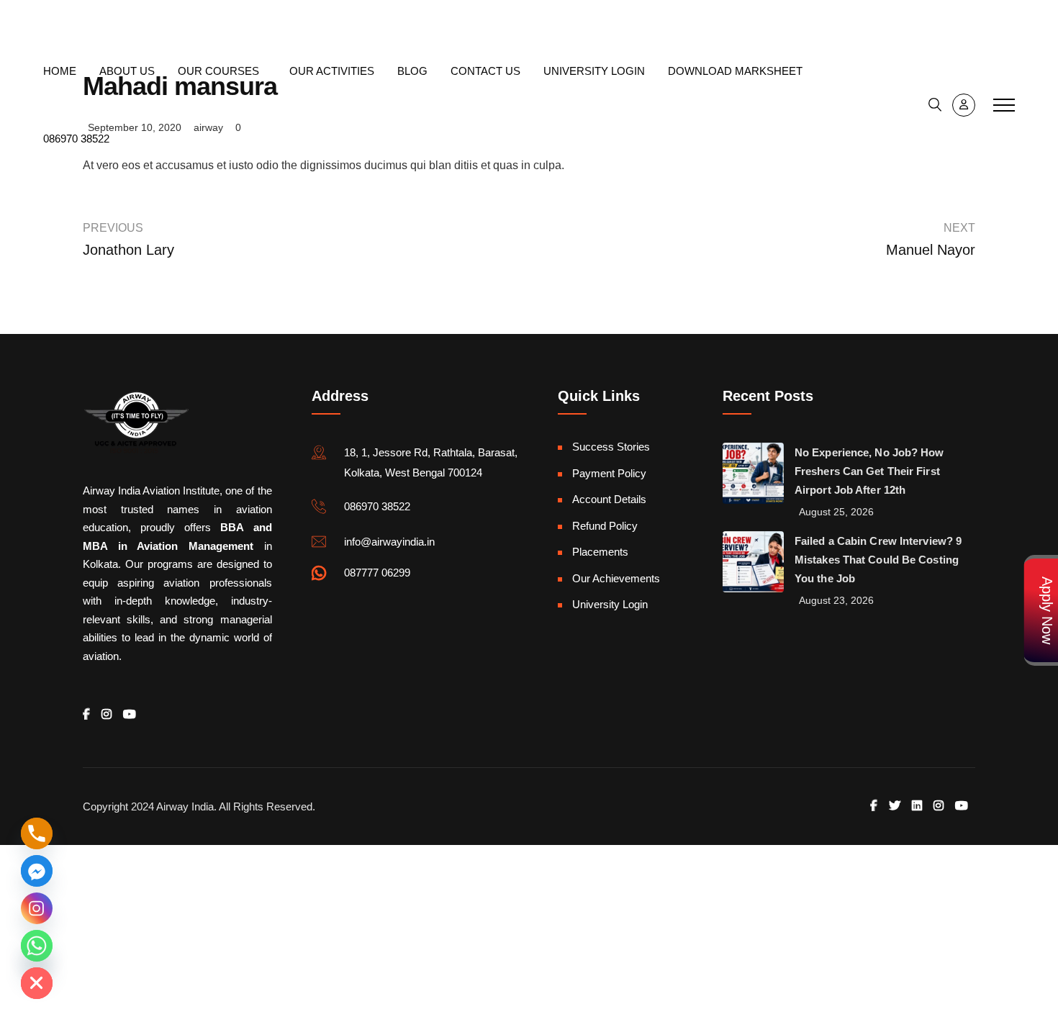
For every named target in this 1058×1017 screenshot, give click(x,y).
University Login (594, 71)
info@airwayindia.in (104, 18)
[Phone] (37, 833)
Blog (412, 71)
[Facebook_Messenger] (37, 871)
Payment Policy (609, 473)
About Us (127, 71)
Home (59, 71)
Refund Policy (605, 526)
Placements (600, 552)
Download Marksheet (735, 71)
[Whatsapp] (37, 946)
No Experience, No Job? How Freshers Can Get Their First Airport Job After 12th (869, 471)
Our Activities (331, 71)
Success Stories (611, 446)
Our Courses (218, 71)
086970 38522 (980, 18)
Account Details (609, 499)
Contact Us (485, 71)
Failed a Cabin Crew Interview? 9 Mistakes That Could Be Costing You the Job (878, 559)
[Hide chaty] (37, 983)
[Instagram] (37, 908)
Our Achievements (616, 578)
